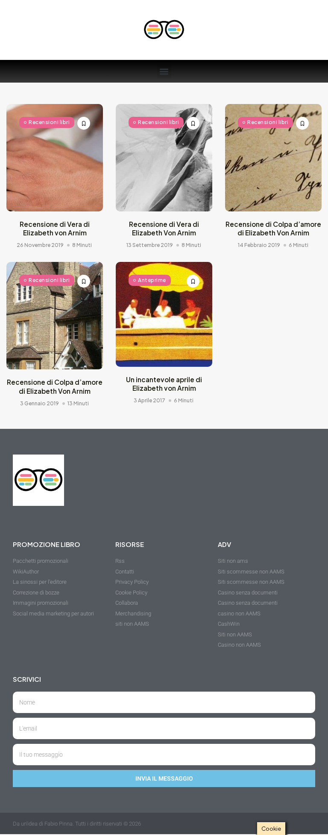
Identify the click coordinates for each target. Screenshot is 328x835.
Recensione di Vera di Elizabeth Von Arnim (164, 228)
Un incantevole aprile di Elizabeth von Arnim (164, 383)
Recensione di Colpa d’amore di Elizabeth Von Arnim (273, 228)
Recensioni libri (49, 122)
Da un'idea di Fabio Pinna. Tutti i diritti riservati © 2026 (77, 823)
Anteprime (152, 280)
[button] (164, 71)
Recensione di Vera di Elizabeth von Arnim (55, 228)
